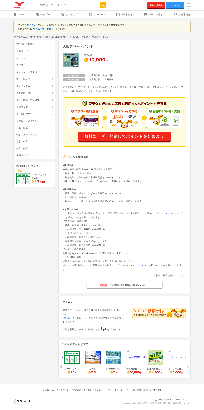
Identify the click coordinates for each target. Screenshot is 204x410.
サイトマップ (63, 390)
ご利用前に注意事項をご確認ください (124, 285)
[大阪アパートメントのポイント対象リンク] (71, 60)
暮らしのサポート (60, 37)
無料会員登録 (156, 5)
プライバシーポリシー (104, 390)
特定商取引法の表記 (142, 390)
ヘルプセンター (123, 390)
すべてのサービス (39, 37)
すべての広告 (20, 37)
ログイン (175, 5)
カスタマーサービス (173, 213)
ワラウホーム (48, 390)
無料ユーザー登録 (42, 29)
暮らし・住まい (80, 37)
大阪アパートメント (78, 46)
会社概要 (88, 390)
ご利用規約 (76, 390)
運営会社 (157, 390)
